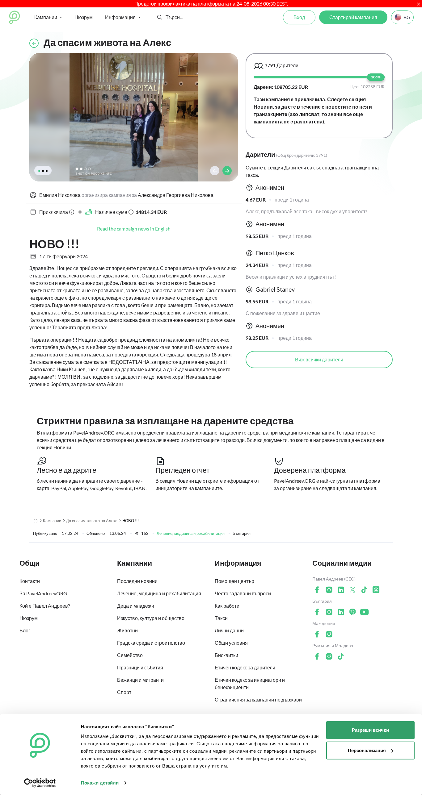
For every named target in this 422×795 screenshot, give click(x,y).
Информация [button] (120, 17)
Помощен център (234, 581)
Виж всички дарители (319, 359)
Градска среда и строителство (151, 643)
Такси (221, 618)
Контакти (29, 581)
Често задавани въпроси (243, 593)
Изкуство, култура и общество (150, 618)
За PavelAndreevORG (43, 593)
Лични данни (229, 630)
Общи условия (231, 643)
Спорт (124, 692)
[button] (159, 17)
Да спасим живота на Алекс (91, 520)
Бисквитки (226, 655)
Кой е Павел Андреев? (44, 606)
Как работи (227, 606)
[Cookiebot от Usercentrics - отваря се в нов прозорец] (40, 783)
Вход (299, 17)
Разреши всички (370, 730)
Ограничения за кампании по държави (258, 699)
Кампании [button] (45, 17)
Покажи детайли (100, 782)
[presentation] (214, 170)
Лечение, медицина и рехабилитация (191, 533)
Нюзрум (83, 17)
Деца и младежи (135, 606)
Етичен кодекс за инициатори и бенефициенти (250, 683)
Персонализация (367, 750)
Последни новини (137, 581)
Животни (127, 630)
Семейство (130, 655)
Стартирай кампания (353, 17)
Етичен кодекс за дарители (245, 667)
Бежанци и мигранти (140, 680)
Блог (24, 630)
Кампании (52, 520)
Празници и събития (140, 667)
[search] (188, 17)
